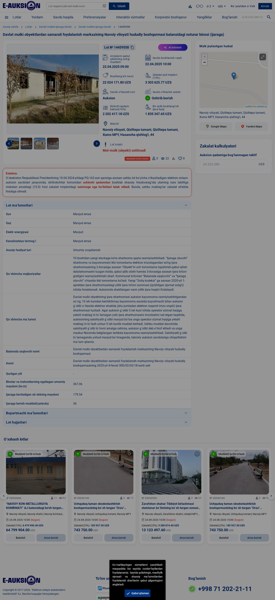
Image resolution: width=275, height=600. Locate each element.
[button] (137, 593)
